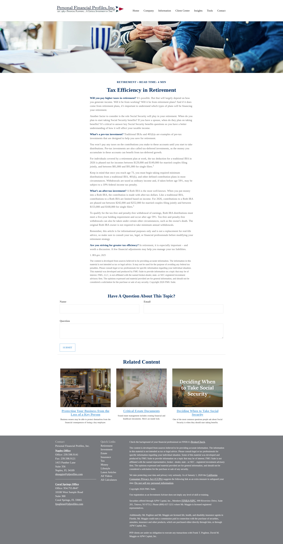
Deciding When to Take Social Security (197, 412)
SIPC (193, 500)
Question (65, 320)
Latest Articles (108, 472)
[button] (148, 10)
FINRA (186, 500)
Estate (104, 453)
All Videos (106, 475)
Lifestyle (105, 468)
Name (63, 301)
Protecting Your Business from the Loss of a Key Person (85, 412)
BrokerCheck (198, 441)
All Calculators (109, 479)
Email (147, 301)
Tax (103, 460)
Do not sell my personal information (153, 483)
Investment (106, 449)
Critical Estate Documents (141, 411)
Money (104, 464)
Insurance (106, 457)
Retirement (106, 445)
